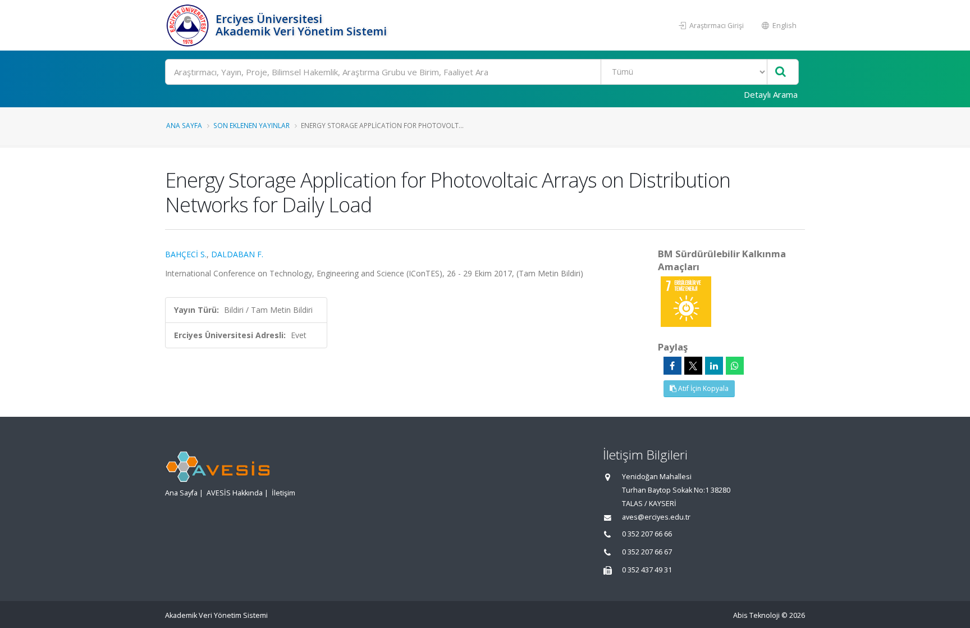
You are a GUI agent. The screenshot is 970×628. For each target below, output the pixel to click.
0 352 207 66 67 (647, 552)
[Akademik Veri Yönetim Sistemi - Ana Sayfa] (189, 25)
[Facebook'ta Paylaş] (672, 366)
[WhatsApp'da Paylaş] (735, 366)
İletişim (283, 493)
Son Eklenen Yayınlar (251, 125)
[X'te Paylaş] (693, 366)
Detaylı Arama (771, 94)
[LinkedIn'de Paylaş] (714, 366)
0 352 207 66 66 (647, 534)
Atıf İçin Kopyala (702, 388)
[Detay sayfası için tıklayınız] (686, 300)
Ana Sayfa (184, 125)
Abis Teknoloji (756, 615)
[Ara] (780, 72)
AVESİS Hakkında (235, 493)
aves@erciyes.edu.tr (656, 517)
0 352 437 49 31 (647, 570)
